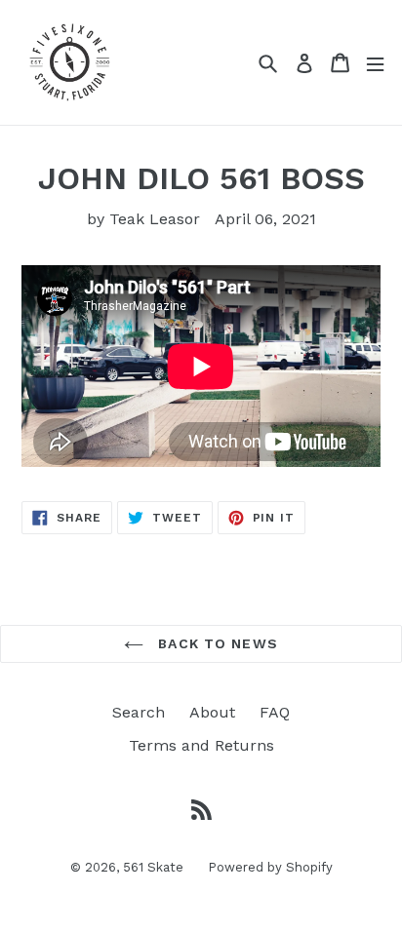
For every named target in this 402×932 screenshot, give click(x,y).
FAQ (275, 712)
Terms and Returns (201, 745)
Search (138, 712)
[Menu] (375, 63)
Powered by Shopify (270, 867)
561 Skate (153, 867)
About (212, 712)
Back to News (215, 643)
